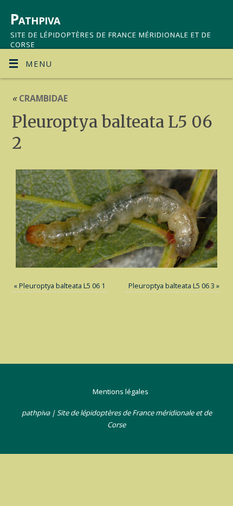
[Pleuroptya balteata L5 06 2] (117, 218)
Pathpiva (35, 19)
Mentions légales (120, 391)
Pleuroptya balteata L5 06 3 (171, 285)
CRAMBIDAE (40, 98)
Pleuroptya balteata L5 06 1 (62, 285)
